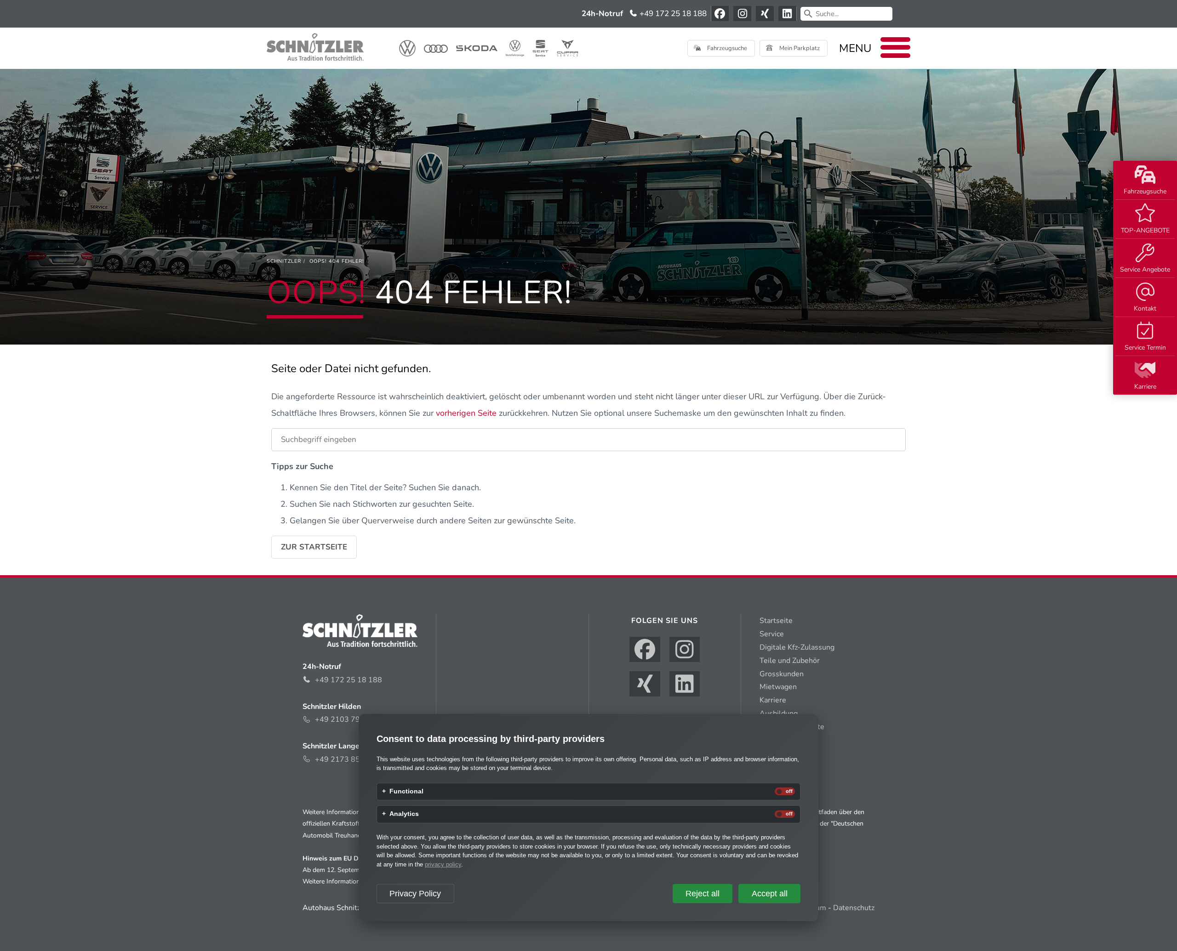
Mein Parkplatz (799, 48)
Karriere (1145, 386)
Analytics (404, 814)
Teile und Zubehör (790, 661)
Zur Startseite (314, 547)
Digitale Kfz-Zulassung (797, 647)
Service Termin (1145, 347)
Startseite (776, 621)
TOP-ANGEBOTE (1145, 230)
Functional (406, 791)
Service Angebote (1145, 269)
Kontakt (1145, 308)
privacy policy (443, 864)
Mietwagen (778, 687)
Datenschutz (853, 908)
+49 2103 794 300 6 (351, 719)
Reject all (703, 893)
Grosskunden (782, 674)
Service (772, 634)
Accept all (770, 893)
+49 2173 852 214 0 (351, 759)
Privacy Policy (415, 893)
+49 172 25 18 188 (672, 13)
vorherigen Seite (466, 413)
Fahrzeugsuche (1145, 191)
